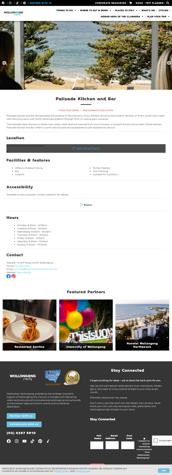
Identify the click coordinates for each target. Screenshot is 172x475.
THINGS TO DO (64, 10)
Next (168, 62)
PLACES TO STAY (124, 10)
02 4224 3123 (22, 266)
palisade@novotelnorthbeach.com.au (35, 269)
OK (164, 470)
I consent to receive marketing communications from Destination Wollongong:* (143, 449)
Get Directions (87, 148)
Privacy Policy (62, 471)
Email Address (111, 437)
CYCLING (164, 10)
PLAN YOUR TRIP (156, 16)
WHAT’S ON (148, 10)
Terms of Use (82, 471)
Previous (3, 62)
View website (23, 272)
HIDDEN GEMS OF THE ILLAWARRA (120, 16)
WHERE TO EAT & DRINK (94, 10)
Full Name (97, 437)
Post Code (129, 437)
